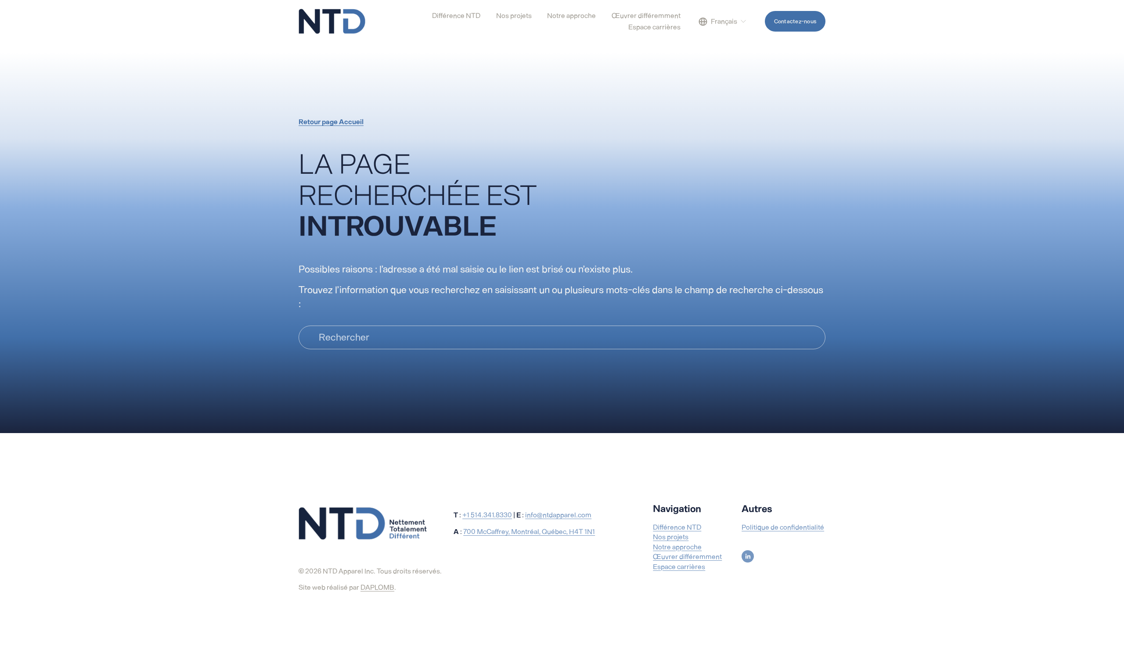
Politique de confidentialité (783, 527)
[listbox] (723, 21)
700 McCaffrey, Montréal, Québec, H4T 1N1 (529, 531)
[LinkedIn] (748, 556)
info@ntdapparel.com (558, 515)
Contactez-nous (795, 21)
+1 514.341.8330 (487, 515)
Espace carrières (679, 567)
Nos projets (670, 537)
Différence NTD (677, 527)
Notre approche (677, 547)
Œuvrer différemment (687, 556)
